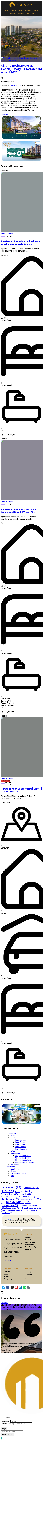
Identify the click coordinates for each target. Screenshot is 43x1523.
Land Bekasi (20, 1140)
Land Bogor (20, 1142)
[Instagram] (12, 1287)
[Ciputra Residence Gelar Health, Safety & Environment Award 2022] (21, 60)
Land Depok (20, 1144)
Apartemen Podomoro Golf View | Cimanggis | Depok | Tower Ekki (19, 511)
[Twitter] (3, 1287)
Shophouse (15, 1153)
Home (6, 10)
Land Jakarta (20, 1147)
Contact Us (8, 1256)
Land (13, 1138)
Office (13, 1151)
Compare (4, 1303)
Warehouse (15, 1164)
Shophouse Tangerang (24, 1162)
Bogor (20, 10)
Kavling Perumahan (18, 1173)
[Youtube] (16, 1287)
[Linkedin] (20, 1287)
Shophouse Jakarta (23, 1160)
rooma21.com (9, 1219)
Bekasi (36, 10)
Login (4, 1429)
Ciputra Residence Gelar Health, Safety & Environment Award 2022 (21, 69)
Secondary (21, 13)
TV (28, 13)
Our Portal (7, 1260)
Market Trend (15, 86)
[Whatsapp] (24, 1287)
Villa (12, 1176)
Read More (5, 114)
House (13, 1171)
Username (5, 1421)
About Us (29, 1234)
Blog (33, 13)
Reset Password (7, 1434)
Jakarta (13, 10)
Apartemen (12, 13)
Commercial (11, 1133)
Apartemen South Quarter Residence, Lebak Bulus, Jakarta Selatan (21, 242)
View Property (7, 233)
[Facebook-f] (7, 1287)
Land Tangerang (21, 1149)
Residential (10, 1167)
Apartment (15, 1169)
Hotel (13, 1135)
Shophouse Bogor (22, 1158)
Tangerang (28, 10)
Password (5, 1424)
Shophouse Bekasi (23, 1156)
